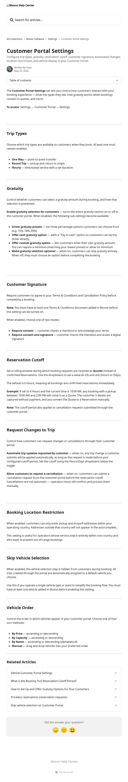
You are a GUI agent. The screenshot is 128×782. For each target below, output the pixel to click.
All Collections (14, 39)
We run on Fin (66, 772)
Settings (52, 39)
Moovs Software (35, 39)
